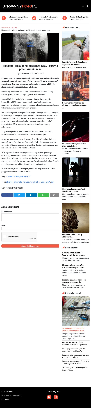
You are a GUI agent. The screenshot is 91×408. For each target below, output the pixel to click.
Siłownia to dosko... (46, 19)
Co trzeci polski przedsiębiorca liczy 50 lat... (75, 368)
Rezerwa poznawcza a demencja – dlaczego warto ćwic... (75, 362)
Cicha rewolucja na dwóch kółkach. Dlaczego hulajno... (73, 266)
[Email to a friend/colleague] (54, 195)
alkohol (9, 182)
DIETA (14, 27)
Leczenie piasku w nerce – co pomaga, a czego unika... (74, 280)
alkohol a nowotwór (23, 182)
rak (52, 182)
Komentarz (6, 211)
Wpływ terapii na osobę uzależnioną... (72, 235)
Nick (3, 225)
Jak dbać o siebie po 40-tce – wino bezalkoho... (74, 144)
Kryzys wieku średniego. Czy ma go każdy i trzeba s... (75, 356)
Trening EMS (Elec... (77, 19)
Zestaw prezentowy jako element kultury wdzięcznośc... (75, 343)
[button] (87, 6)
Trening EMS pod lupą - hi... (79, 17)
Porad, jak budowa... (16, 19)
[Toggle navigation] (83, 6)
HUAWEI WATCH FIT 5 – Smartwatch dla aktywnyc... (73, 253)
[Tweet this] (19, 195)
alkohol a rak (39, 182)
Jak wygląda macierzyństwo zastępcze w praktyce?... (73, 349)
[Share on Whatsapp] (43, 195)
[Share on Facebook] (7, 195)
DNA (48, 182)
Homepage (5, 27)
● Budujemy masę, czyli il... (18, 17)
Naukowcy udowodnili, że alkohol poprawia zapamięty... (74, 103)
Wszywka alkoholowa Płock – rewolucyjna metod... (74, 190)
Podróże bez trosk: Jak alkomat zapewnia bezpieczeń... (75, 63)
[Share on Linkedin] (31, 195)
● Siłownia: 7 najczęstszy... (48, 17)
